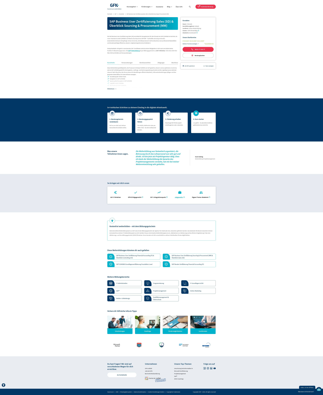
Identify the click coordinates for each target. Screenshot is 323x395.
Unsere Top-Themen (182, 364)
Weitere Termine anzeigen (190, 44)
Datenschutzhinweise (140, 392)
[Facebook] (204, 368)
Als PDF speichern (190, 66)
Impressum (110, 392)
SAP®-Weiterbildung (134, 51)
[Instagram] (208, 368)
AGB (117, 392)
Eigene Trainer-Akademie (200, 197)
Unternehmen (151, 364)
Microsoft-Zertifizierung (181, 371)
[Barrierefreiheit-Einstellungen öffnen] (3, 385)
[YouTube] (215, 368)
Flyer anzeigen (209, 66)
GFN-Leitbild (148, 368)
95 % (158, 197)
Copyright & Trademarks (173, 392)
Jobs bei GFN (148, 371)
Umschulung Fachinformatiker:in (183, 368)
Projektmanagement (180, 373)
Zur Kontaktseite (122, 375)
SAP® (175, 376)
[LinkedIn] (211, 368)
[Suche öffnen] (190, 7)
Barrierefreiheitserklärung (152, 373)
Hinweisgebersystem (126, 392)
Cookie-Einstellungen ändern (156, 392)
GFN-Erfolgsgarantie (134, 197)
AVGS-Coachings (179, 379)
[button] (133, 257)
